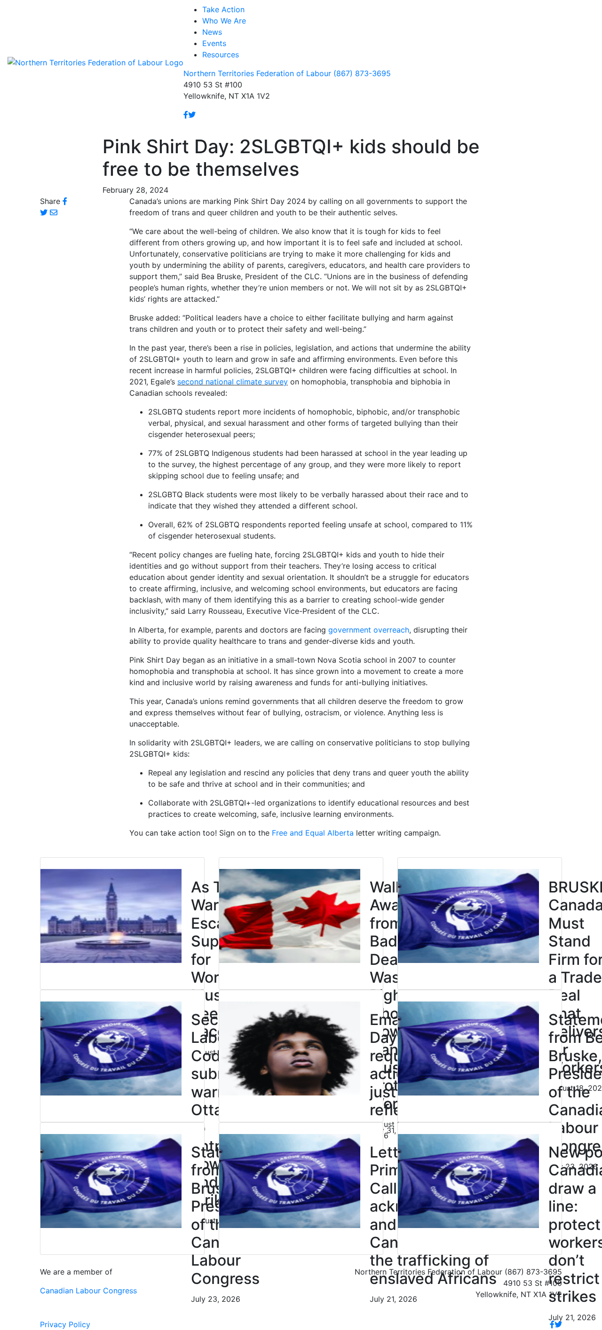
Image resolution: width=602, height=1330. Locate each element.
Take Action (223, 9)
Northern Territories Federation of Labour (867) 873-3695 (287, 73)
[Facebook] (185, 114)
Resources (220, 54)
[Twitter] (192, 114)
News (212, 32)
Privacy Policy (65, 1324)
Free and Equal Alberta (313, 832)
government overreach (368, 629)
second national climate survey (232, 381)
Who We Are (224, 20)
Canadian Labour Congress (88, 1290)
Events (214, 43)
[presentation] (111, 915)
